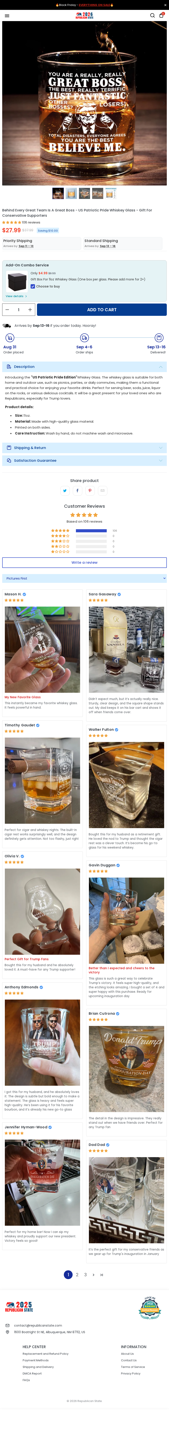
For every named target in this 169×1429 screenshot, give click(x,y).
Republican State (89, 1401)
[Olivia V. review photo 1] (42, 911)
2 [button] (77, 1275)
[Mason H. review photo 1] (42, 649)
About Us (127, 1354)
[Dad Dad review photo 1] (126, 1200)
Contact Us (129, 1360)
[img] (14, 600)
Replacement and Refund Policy (45, 1354)
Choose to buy (48, 286)
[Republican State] (84, 15)
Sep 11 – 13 (26, 246)
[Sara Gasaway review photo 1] (126, 649)
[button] (11, 222)
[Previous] (5, 103)
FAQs (26, 1380)
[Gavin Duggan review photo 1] (126, 920)
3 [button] (85, 1275)
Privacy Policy (130, 1373)
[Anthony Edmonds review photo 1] (42, 1042)
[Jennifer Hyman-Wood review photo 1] (42, 1182)
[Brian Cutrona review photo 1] (126, 1069)
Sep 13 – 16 (108, 246)
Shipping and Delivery (38, 1367)
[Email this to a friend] (102, 491)
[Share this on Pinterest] (90, 491)
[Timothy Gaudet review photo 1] (42, 780)
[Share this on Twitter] (65, 491)
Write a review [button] (84, 562)
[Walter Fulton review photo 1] (126, 785)
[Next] (163, 103)
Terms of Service (133, 1367)
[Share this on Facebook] (77, 491)
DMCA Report (32, 1373)
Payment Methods (36, 1360)
